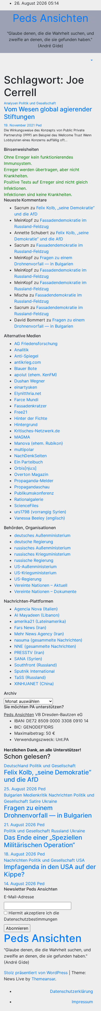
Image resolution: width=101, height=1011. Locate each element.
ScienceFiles (26, 505)
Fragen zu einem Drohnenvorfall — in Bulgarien (48, 811)
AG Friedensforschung (35, 343)
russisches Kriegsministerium (42, 554)
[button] (91, 60)
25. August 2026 (21, 788)
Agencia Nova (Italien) (36, 608)
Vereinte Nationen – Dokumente (45, 591)
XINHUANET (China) (34, 683)
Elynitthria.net (27, 393)
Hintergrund (26, 424)
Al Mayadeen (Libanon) (37, 615)
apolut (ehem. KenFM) (35, 374)
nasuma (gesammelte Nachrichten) (48, 640)
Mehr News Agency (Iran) (39, 633)
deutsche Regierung (33, 541)
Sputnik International (34, 671)
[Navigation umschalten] (93, 68)
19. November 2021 (20, 125)
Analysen (11, 103)
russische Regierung (33, 560)
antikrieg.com (27, 362)
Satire (35, 801)
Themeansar (43, 978)
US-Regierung (27, 579)
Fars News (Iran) (30, 627)
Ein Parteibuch (28, 461)
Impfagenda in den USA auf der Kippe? (50, 870)
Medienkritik (36, 795)
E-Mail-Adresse (19, 896)
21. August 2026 (20, 824)
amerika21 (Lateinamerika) (40, 621)
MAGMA (22, 437)
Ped (39, 125)
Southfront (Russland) (35, 665)
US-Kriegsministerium (35, 572)
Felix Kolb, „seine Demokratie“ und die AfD (47, 776)
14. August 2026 (20, 883)
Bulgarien (13, 795)
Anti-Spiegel (26, 356)
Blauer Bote (25, 368)
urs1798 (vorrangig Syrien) (40, 511)
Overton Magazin (31, 474)
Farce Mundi (26, 399)
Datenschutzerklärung (71, 991)
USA (80, 860)
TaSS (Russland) (30, 677)
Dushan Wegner (29, 380)
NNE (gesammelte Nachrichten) (45, 646)
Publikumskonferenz (34, 493)
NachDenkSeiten (30, 455)
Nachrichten (61, 795)
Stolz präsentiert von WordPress (36, 972)
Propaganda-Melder (33, 480)
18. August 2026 (20, 854)
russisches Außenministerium (42, 547)
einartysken (25, 387)
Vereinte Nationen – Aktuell (40, 585)
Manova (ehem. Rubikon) (38, 443)
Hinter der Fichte (30, 418)
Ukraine (49, 801)
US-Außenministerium (35, 566)
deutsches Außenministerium (42, 535)
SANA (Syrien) (28, 658)
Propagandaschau (31, 486)
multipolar (24, 449)
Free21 (20, 412)
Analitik (21, 349)
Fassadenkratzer (30, 405)
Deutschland (17, 765)
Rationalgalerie (28, 499)
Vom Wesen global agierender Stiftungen (48, 112)
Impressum (82, 1001)
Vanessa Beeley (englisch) (39, 518)
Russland (60, 830)
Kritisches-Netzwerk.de (37, 430)
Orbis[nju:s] (25, 468)
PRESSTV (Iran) (29, 652)
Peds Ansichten (50, 18)
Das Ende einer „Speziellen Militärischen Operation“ (43, 841)
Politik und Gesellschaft (37, 103)
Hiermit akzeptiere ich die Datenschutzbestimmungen (31, 916)
